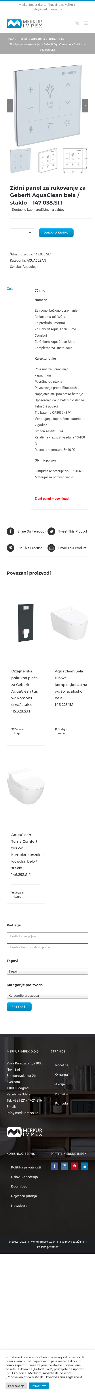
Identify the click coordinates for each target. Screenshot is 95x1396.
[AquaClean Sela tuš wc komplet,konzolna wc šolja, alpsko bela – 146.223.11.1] (69, 623)
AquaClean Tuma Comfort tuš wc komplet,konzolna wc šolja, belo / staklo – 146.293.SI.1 (27, 855)
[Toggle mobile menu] (86, 23)
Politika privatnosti (48, 1247)
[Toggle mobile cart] (77, 23)
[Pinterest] (74, 1166)
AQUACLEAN (36, 261)
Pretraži (19, 1006)
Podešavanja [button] (16, 1386)
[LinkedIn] (84, 1166)
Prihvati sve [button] (39, 1386)
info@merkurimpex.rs (47, 9)
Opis (10, 289)
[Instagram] (64, 1166)
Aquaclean (30, 267)
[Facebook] (54, 1166)
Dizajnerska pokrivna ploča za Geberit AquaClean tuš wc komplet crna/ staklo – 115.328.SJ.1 (24, 691)
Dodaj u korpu (56, 232)
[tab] (17, 288)
